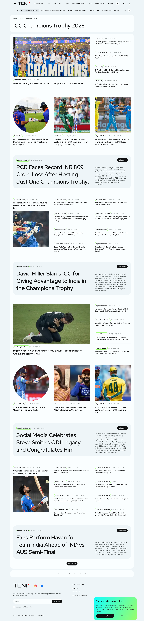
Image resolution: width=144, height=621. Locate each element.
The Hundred (99, 4)
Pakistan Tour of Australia (77, 10)
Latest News (38, 4)
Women (110, 4)
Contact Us (76, 592)
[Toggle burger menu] (15, 3)
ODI (54, 4)
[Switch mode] (124, 3)
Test (67, 4)
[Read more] (51, 62)
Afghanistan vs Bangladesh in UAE (53, 10)
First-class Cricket (78, 4)
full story (122, 160)
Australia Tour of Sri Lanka (111, 10)
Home (15, 19)
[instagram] (36, 586)
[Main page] (24, 3)
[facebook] (42, 586)
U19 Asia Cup (94, 10)
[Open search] (129, 3)
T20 (48, 4)
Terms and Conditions (79, 595)
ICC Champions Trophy (29, 10)
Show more (125, 616)
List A (90, 4)
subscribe (57, 601)
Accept (105, 616)
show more (72, 564)
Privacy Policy (28, 607)
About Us (75, 588)
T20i (60, 4)
